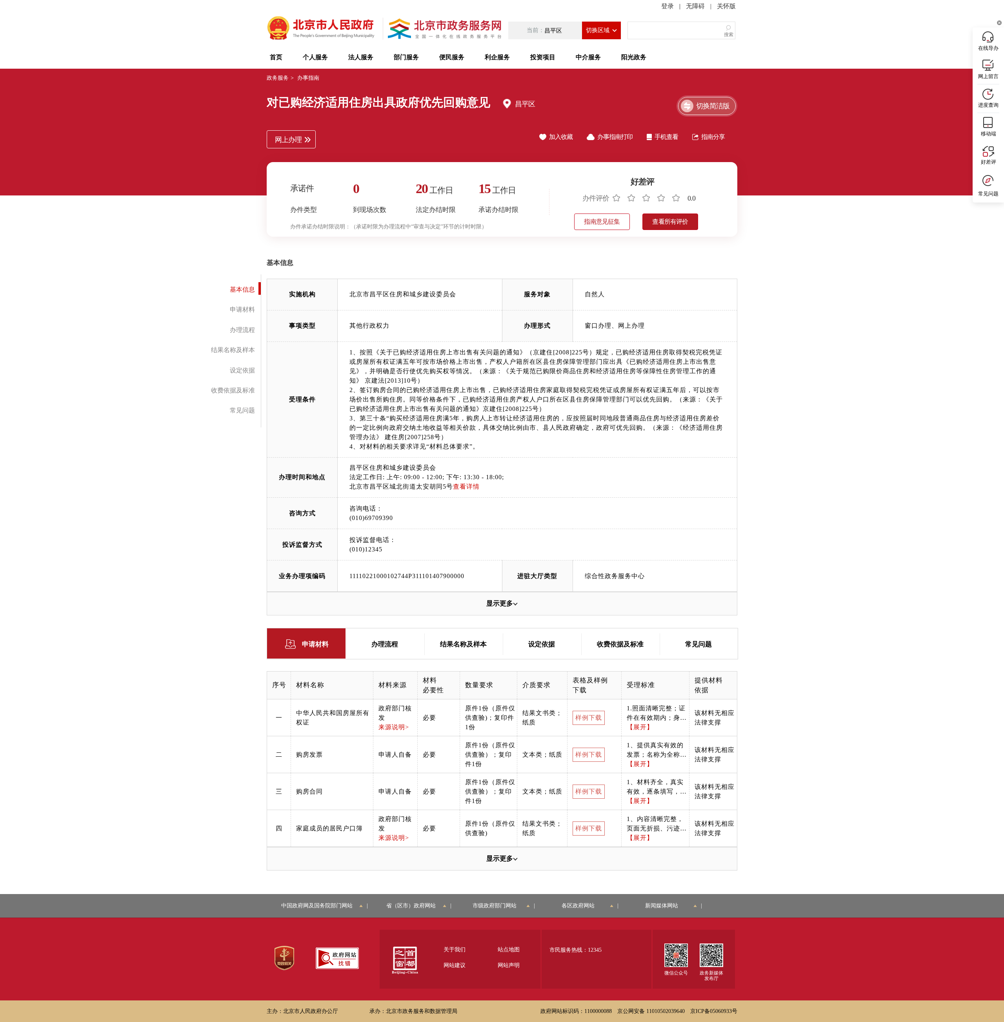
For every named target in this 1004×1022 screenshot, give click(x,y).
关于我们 (455, 950)
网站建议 (455, 965)
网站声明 (509, 965)
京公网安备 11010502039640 (651, 1011)
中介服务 (588, 57)
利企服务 (497, 57)
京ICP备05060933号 (713, 1011)
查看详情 (466, 486)
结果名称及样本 (233, 350)
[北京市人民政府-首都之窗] (321, 28)
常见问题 (242, 410)
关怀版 (726, 6)
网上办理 (288, 140)
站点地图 (509, 950)
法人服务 (360, 57)
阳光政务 (633, 57)
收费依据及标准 (233, 390)
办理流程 (242, 330)
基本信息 (242, 289)
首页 (276, 57)
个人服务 (315, 57)
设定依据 (242, 370)
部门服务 (406, 57)
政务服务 (278, 78)
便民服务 (451, 57)
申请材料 (242, 309)
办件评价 (595, 198)
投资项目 (542, 57)
